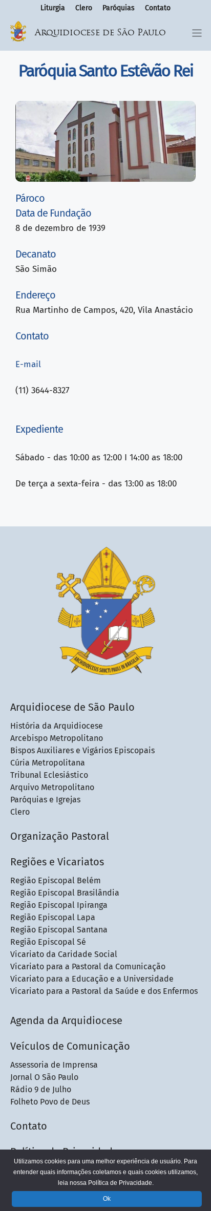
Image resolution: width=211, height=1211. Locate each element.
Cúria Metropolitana (47, 763)
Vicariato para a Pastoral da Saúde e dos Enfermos (104, 991)
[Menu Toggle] (196, 33)
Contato (158, 8)
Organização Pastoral (59, 836)
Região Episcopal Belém (55, 880)
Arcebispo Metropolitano (56, 738)
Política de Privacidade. (121, 1182)
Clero (83, 8)
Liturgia (52, 8)
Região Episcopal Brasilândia (64, 893)
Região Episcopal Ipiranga (59, 905)
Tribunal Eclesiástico (49, 775)
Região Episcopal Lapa (52, 917)
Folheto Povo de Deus (50, 1102)
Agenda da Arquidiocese (66, 1020)
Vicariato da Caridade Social (63, 954)
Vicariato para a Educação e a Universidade (92, 979)
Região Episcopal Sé (48, 942)
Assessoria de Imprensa (54, 1065)
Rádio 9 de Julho (40, 1089)
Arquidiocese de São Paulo (100, 33)
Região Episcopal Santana (59, 929)
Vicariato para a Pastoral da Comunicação (87, 966)
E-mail (28, 364)
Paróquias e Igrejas (45, 799)
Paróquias (118, 8)
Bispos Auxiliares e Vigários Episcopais (82, 750)
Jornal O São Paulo (44, 1077)
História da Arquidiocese (56, 726)
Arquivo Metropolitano (52, 787)
